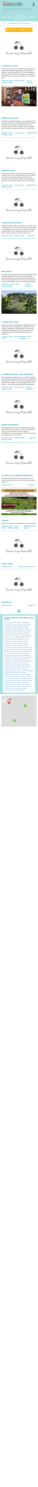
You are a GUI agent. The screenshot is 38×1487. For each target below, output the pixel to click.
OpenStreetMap (32, 726)
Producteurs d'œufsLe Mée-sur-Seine (16, 643)
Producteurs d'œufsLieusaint (18, 669)
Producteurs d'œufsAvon (22, 659)
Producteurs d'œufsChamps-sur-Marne (17, 633)
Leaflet (25, 726)
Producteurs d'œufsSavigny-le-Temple (16, 628)
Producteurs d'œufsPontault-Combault (16, 626)
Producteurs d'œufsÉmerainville (14, 690)
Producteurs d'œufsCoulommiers (14, 657)
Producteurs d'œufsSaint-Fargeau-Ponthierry (18, 661)
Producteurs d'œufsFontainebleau (20, 655)
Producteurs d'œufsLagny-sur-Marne (16, 642)
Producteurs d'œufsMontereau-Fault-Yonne (18, 650)
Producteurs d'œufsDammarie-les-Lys (16, 640)
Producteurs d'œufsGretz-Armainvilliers (16, 683)
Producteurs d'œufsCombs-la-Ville (18, 638)
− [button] (4, 701)
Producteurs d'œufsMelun (22, 624)
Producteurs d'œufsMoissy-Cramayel (18, 648)
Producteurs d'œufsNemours (13, 665)
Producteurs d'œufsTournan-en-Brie (20, 680)
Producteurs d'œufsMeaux (12, 622)
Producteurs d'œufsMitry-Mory (13, 647)
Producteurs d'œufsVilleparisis (14, 630)
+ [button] (4, 698)
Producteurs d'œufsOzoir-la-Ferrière (15, 645)
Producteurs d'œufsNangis (12, 682)
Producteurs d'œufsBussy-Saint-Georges (18, 631)
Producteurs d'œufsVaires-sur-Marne (16, 663)
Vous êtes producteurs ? (19, 30)
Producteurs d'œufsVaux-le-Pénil (14, 671)
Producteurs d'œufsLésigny (18, 688)
